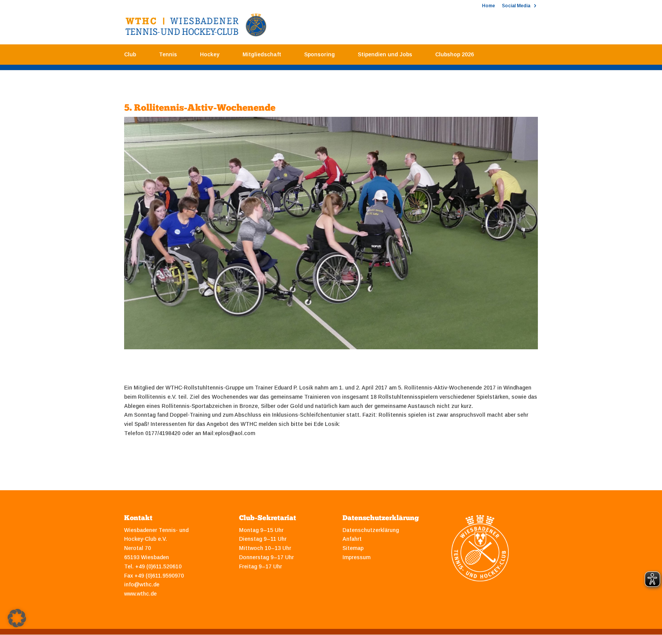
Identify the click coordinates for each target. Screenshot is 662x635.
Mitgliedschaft (262, 54)
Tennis (168, 54)
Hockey (210, 54)
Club (130, 54)
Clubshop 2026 (454, 54)
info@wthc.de (141, 584)
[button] (17, 618)
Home (488, 5)
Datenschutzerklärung (370, 530)
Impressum (356, 557)
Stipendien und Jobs (385, 54)
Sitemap (353, 548)
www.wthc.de (140, 594)
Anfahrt (352, 539)
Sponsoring (319, 54)
